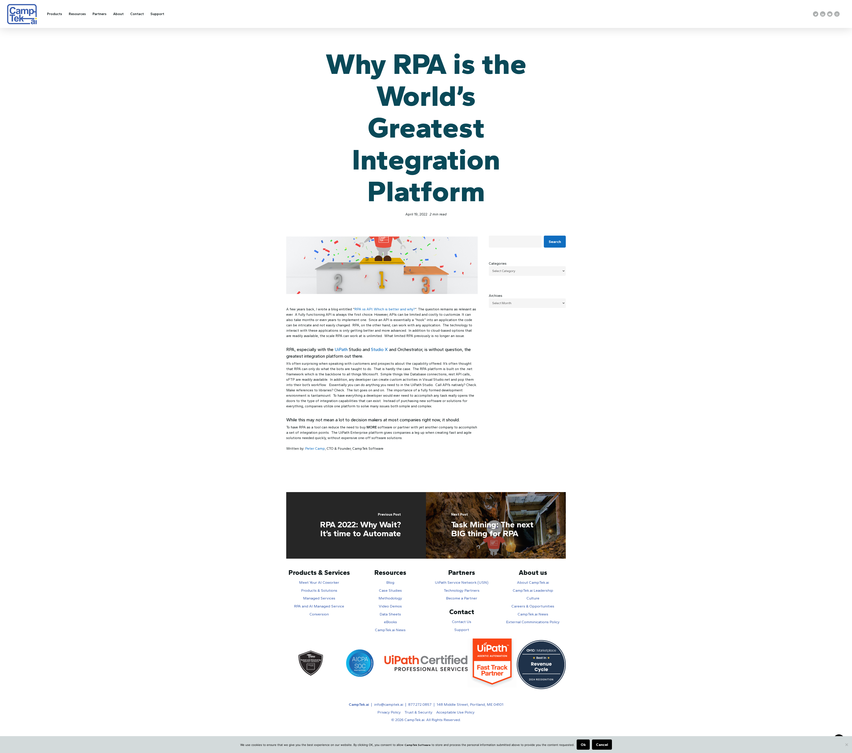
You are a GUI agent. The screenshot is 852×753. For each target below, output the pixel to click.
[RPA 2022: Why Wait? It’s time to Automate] (356, 525)
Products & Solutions (319, 590)
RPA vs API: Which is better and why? (384, 309)
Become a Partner (461, 598)
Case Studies (390, 590)
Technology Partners (461, 590)
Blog (390, 582)
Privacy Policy (389, 712)
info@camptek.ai (388, 704)
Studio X (379, 349)
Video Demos (390, 606)
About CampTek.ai (533, 582)
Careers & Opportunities (532, 606)
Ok (583, 744)
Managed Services (319, 598)
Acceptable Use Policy (455, 712)
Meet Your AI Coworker (319, 582)
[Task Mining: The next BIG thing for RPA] (496, 525)
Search (555, 241)
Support (461, 629)
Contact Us (461, 621)
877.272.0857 (420, 704)
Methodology (390, 598)
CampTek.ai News (390, 630)
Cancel (602, 744)
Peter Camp (315, 448)
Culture (533, 598)
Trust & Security (418, 712)
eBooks (390, 622)
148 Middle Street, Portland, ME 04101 (470, 704)
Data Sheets (390, 614)
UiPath (341, 349)
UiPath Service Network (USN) (461, 582)
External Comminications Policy (533, 622)
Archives (495, 296)
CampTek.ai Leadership (533, 590)
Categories (498, 263)
